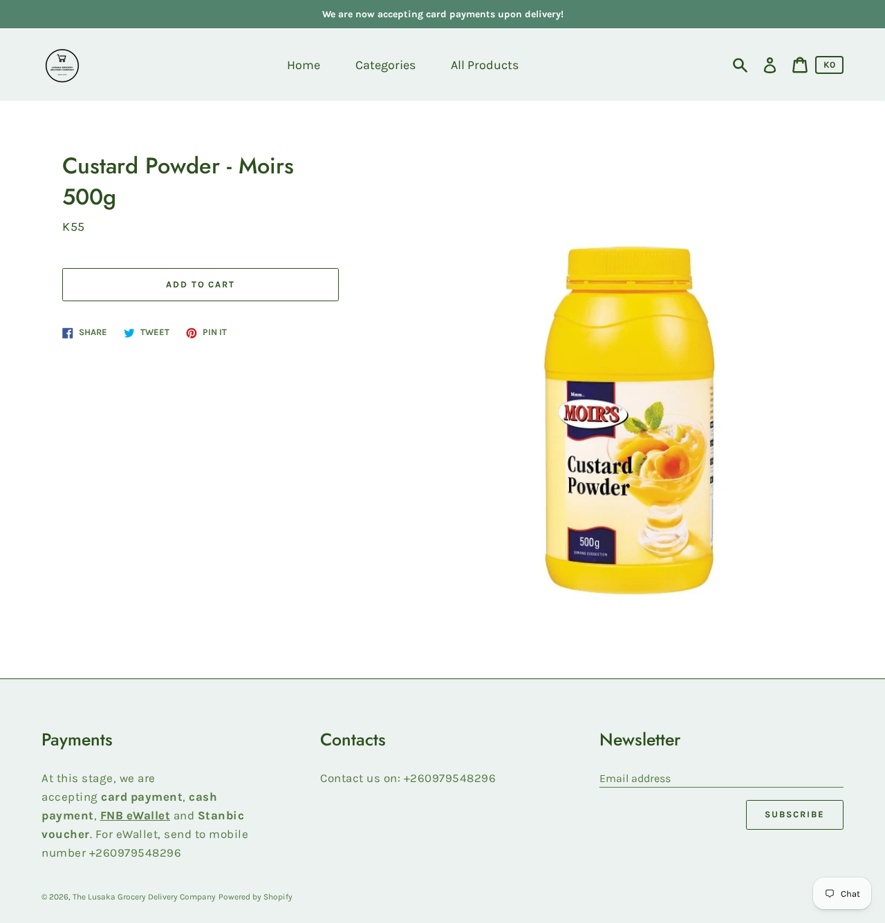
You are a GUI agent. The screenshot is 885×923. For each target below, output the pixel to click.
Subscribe (795, 814)
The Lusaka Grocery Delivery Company (144, 897)
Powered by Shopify (255, 897)
